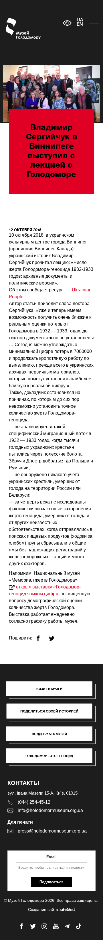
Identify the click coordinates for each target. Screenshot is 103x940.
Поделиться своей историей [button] (49, 711)
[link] (52, 736)
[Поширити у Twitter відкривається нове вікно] (55, 636)
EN (80, 25)
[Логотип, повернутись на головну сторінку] (16, 28)
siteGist (67, 909)
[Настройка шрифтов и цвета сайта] (67, 23)
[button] (52, 691)
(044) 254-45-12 (34, 802)
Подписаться (51, 882)
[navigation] (93, 23)
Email (51, 857)
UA (80, 20)
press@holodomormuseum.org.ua (52, 831)
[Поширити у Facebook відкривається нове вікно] (41, 636)
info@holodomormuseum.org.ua (50, 810)
